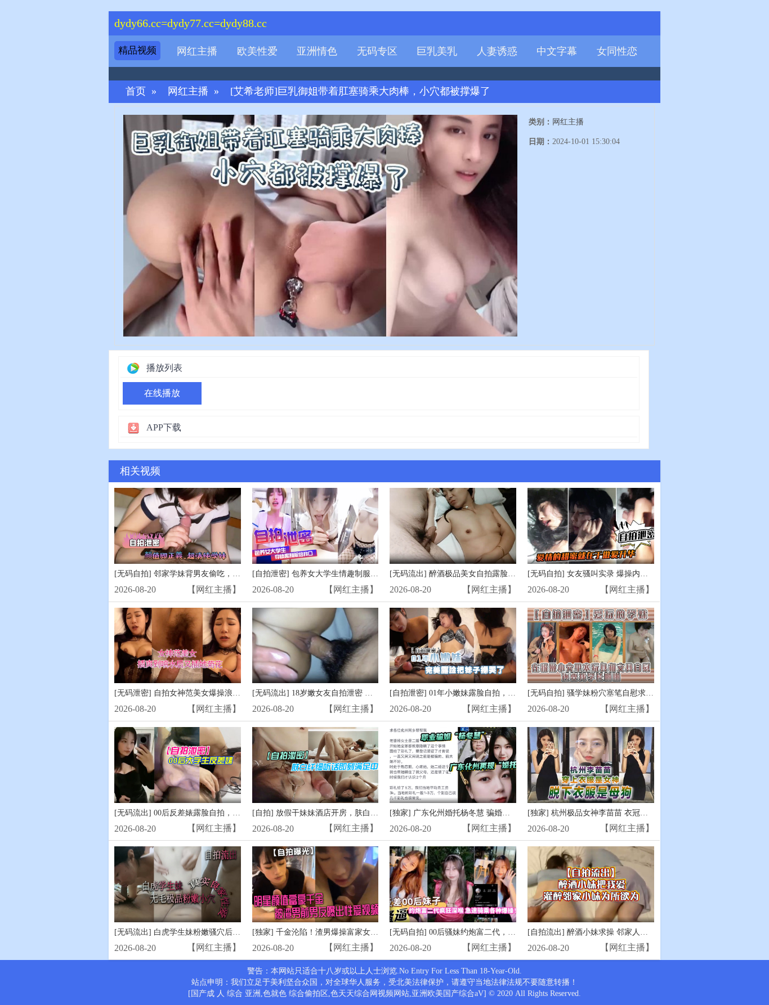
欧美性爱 (257, 51)
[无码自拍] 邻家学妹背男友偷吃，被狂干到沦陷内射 (205, 573)
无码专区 (377, 51)
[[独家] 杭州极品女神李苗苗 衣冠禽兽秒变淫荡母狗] (590, 765)
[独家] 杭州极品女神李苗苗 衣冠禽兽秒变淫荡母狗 (615, 813)
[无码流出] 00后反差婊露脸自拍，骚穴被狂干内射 (201, 813)
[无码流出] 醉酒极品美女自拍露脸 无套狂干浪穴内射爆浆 (489, 573)
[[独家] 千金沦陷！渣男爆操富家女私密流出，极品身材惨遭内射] (315, 884)
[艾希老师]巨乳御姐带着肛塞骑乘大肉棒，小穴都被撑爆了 (360, 91)
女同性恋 (617, 51)
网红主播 (197, 51)
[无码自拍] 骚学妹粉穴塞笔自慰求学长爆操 (602, 693)
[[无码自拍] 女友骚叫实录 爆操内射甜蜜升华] (590, 526)
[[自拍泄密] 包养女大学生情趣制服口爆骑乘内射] (315, 526)
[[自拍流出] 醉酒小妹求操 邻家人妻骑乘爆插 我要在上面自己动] (590, 884)
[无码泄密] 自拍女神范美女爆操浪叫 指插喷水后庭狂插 (210, 693)
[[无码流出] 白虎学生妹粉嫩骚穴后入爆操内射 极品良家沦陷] (177, 884)
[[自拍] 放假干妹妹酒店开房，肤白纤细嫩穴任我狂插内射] (315, 765)
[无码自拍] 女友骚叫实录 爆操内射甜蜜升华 (603, 573)
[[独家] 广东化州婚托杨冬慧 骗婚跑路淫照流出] (453, 765)
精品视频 (137, 50)
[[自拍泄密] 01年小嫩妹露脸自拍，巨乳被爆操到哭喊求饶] (453, 646)
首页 (136, 91)
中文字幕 (556, 51)
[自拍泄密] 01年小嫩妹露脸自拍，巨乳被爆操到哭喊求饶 (488, 693)
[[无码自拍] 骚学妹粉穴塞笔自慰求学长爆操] (590, 646)
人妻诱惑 (497, 51)
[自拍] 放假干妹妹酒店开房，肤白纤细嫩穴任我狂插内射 (350, 813)
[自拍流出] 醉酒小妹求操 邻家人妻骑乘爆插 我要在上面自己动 (636, 932)
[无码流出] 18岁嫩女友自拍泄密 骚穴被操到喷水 (336, 693)
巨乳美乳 (437, 51)
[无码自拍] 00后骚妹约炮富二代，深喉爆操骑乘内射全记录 (492, 932)
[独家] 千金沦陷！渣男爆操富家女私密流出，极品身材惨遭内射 (362, 932)
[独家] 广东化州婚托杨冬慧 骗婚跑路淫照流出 (469, 813)
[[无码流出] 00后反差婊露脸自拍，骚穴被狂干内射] (177, 765)
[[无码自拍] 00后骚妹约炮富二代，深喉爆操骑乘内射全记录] (453, 884)
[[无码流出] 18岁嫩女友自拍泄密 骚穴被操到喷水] (315, 646)
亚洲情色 (317, 51)
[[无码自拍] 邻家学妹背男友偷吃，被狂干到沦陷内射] (177, 526)
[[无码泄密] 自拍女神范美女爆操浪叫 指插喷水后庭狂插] (177, 646)
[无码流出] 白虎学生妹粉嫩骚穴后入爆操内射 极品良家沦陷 (217, 932)
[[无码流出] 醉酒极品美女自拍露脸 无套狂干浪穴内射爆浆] (453, 526)
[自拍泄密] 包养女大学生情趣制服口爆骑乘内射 (335, 573)
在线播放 (162, 393)
